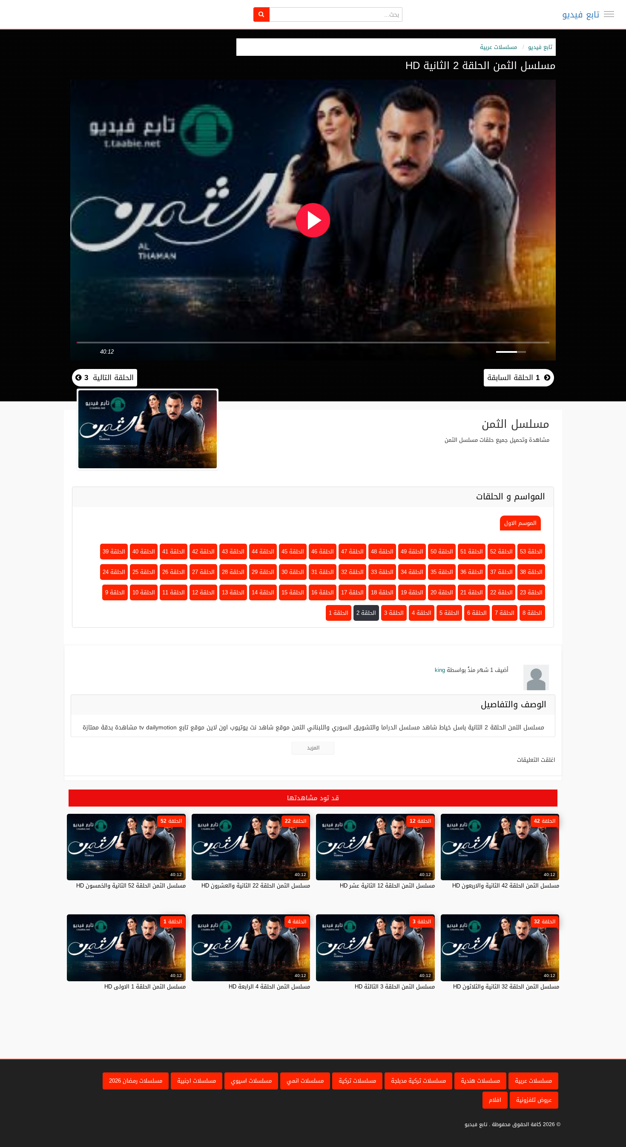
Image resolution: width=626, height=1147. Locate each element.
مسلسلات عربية (498, 47)
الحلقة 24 (114, 572)
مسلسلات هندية (480, 1080)
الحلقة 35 (442, 572)
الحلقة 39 (114, 551)
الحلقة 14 (263, 592)
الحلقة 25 (143, 572)
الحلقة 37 (501, 572)
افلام (495, 1100)
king (440, 670)
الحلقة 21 (471, 592)
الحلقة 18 (382, 592)
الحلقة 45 (292, 551)
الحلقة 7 (504, 613)
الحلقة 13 (233, 592)
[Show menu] (609, 14)
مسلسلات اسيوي (251, 1080)
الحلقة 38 (531, 572)
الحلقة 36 (471, 572)
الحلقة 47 (352, 551)
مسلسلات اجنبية (196, 1080)
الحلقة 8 (532, 613)
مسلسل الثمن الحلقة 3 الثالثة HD (395, 986)
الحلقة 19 (412, 592)
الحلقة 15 (292, 592)
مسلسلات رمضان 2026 (135, 1080)
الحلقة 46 (322, 551)
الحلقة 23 (531, 592)
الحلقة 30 (292, 572)
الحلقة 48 (382, 551)
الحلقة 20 (442, 592)
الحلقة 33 (382, 572)
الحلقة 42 (203, 551)
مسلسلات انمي (305, 1080)
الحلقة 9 (115, 592)
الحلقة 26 (173, 572)
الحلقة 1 (338, 613)
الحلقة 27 (203, 572)
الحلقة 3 (394, 613)
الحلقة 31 (322, 572)
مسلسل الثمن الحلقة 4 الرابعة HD (269, 986)
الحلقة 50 (442, 551)
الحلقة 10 (143, 592)
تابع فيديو (580, 14)
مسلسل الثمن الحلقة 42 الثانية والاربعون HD (505, 885)
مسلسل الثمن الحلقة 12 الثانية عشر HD (387, 885)
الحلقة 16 (322, 592)
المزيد (313, 747)
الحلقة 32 (352, 572)
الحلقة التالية (108, 377)
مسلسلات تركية (357, 1080)
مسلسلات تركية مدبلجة (418, 1080)
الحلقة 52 (501, 551)
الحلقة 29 (263, 572)
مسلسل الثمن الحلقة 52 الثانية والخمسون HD (131, 885)
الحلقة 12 (203, 592)
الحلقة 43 (233, 551)
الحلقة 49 (412, 551)
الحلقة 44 (263, 551)
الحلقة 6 (477, 613)
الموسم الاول (520, 523)
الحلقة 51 (471, 551)
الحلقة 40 (143, 551)
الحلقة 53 (531, 551)
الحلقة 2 (366, 613)
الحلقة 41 (173, 551)
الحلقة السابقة (513, 377)
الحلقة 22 (501, 592)
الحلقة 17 (352, 592)
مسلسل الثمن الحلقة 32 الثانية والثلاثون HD (506, 986)
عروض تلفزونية (534, 1100)
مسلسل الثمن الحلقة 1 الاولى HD (145, 986)
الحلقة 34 (412, 572)
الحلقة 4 (421, 613)
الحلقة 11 (173, 592)
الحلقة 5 (449, 613)
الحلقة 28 (233, 572)
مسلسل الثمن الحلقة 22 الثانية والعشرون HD (255, 885)
